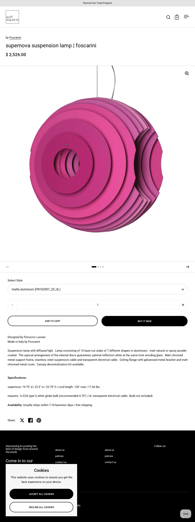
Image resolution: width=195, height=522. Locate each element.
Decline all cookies (41, 507)
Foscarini (15, 37)
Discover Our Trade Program (97, 3)
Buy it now (144, 321)
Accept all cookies (41, 494)
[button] (187, 267)
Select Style (15, 280)
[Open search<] (168, 17)
